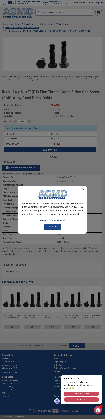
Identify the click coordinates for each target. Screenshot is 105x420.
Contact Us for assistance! (52, 220)
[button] (98, 410)
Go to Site (52, 227)
